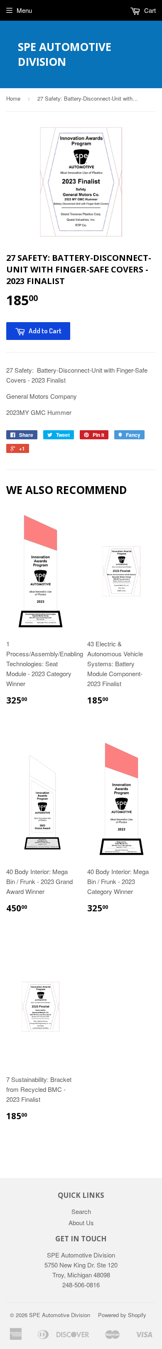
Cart (149, 10)
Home (13, 98)
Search (81, 1211)
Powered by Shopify (122, 1315)
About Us (81, 1222)
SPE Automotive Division (64, 54)
